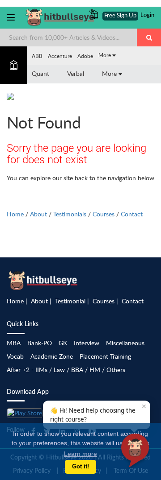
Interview (86, 343)
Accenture (60, 55)
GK (63, 343)
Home (15, 214)
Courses (103, 214)
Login (147, 15)
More (105, 54)
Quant (40, 73)
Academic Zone (51, 356)
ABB (37, 55)
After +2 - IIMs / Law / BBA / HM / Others (66, 369)
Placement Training (105, 356)
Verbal (75, 73)
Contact (132, 214)
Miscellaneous (125, 343)
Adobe (85, 55)
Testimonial (70, 301)
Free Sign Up (120, 16)
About (38, 214)
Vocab (15, 356)
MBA (14, 343)
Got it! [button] (80, 466)
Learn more (80, 453)
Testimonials (69, 214)
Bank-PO (39, 343)
